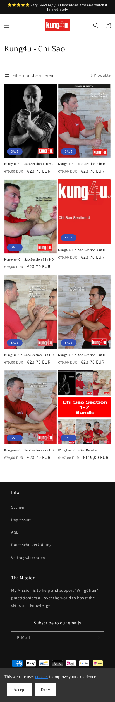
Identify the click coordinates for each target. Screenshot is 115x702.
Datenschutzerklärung (31, 544)
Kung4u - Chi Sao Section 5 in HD (29, 355)
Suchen (18, 507)
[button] (7, 25)
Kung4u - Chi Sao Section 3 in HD (29, 259)
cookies (41, 676)
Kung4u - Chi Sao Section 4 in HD (82, 250)
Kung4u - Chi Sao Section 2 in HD (82, 163)
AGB (15, 532)
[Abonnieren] (97, 637)
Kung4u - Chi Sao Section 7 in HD (29, 450)
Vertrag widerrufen (28, 557)
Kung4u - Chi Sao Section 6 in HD (82, 355)
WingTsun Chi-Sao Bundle (77, 450)
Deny (45, 690)
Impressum (21, 519)
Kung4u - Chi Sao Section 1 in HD (28, 163)
